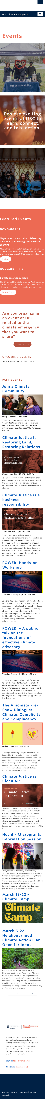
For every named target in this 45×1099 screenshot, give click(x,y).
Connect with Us (22, 344)
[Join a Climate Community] (22, 405)
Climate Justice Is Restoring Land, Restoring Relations (21, 442)
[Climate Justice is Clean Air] (22, 796)
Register (5, 259)
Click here (10, 1067)
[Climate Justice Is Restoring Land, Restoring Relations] (22, 461)
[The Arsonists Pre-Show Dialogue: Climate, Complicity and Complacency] (22, 734)
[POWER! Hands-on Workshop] (22, 582)
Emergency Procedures (9, 1092)
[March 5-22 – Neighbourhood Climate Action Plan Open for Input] (22, 958)
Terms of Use (23, 1092)
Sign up (9, 1061)
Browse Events (8, 292)
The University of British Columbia (16, 4)
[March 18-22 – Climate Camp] (22, 912)
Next (32, 993)
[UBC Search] (40, 2)
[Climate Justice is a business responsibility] (22, 519)
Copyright (33, 1092)
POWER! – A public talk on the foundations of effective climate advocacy (20, 637)
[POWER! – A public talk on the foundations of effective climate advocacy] (22, 661)
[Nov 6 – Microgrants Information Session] (22, 856)
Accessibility (6, 1095)
